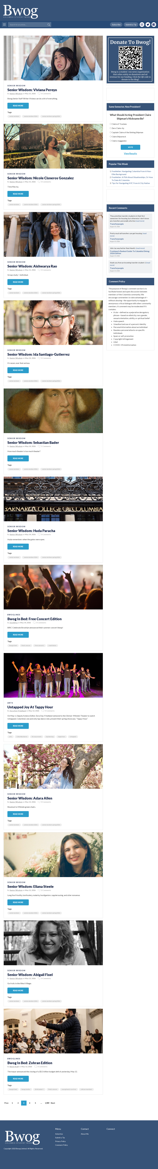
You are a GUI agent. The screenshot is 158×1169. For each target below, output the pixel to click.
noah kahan (52, 645)
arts (10, 737)
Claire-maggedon (119, 141)
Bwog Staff (14, 1067)
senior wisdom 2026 (30, 116)
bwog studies (26, 1089)
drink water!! (39, 1089)
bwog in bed (13, 645)
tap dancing (49, 737)
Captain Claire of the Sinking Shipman (127, 132)
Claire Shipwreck (119, 136)
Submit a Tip (131, 24)
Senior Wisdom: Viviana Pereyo (32, 90)
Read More (18, 106)
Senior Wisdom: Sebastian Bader (33, 442)
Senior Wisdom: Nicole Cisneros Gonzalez (40, 178)
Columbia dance (22, 737)
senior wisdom (14, 116)
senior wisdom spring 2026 (51, 116)
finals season (26, 645)
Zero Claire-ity (118, 128)
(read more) (140, 221)
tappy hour (61, 737)
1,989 (47, 1103)
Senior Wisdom (16, 86)
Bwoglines (13, 615)
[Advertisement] (130, 94)
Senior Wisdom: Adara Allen (29, 798)
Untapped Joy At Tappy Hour (30, 707)
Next (53, 1103)
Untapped (73, 737)
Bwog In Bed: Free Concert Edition (34, 619)
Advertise (59, 1134)
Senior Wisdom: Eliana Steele (30, 886)
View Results (130, 153)
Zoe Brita (14, 623)
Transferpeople (117, 224)
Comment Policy (61, 1145)
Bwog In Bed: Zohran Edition (29, 1063)
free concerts (39, 645)
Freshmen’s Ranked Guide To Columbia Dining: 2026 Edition (130, 252)
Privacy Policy (60, 1141)
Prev (6, 1103)
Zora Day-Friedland (18, 711)
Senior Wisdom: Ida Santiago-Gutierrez (38, 354)
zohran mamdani (86, 1089)
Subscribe (116, 24)
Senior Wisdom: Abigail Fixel (30, 975)
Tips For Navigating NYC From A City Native (131, 183)
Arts (10, 703)
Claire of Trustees (119, 124)
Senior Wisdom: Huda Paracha (31, 531)
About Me (85, 1134)
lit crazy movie (36, 737)
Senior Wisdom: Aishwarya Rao (32, 266)
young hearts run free (69, 1089)
